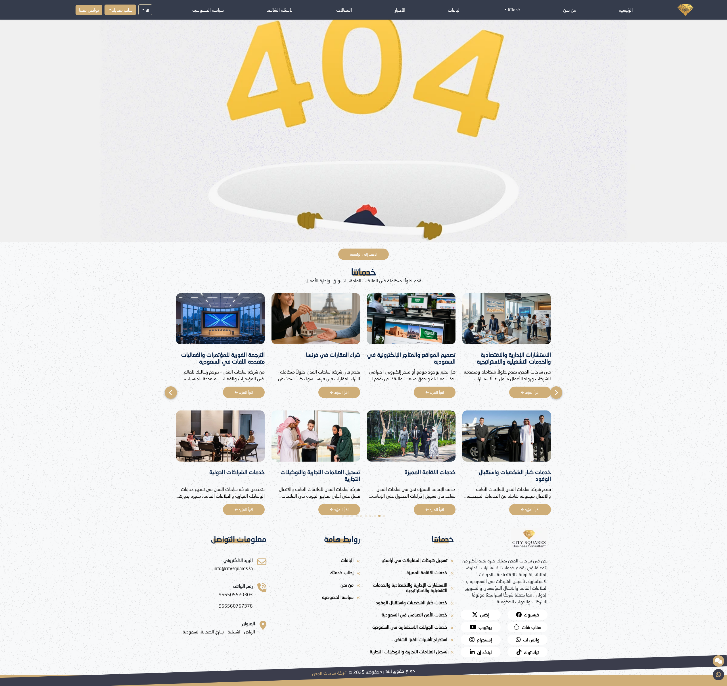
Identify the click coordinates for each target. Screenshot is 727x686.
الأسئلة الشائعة (280, 9)
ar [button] (147, 9)
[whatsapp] (718, 674)
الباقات (454, 9)
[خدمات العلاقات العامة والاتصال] (220, 437)
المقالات (344, 9)
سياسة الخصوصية (208, 9)
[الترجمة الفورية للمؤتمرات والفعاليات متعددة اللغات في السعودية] (315, 320)
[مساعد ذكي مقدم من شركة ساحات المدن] (718, 661)
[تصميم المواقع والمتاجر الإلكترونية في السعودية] (506, 320)
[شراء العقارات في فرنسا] (411, 320)
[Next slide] (171, 392)
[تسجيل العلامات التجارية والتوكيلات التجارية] (411, 437)
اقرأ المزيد (531, 392)
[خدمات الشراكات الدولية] (315, 437)
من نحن (569, 9)
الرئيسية (626, 9)
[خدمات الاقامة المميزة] (506, 437)
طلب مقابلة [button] (122, 9)
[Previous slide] (556, 392)
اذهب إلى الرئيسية (363, 254)
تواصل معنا (89, 9)
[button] (384, 516)
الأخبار (400, 9)
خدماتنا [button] (514, 9)
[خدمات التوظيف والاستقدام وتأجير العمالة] (220, 320)
